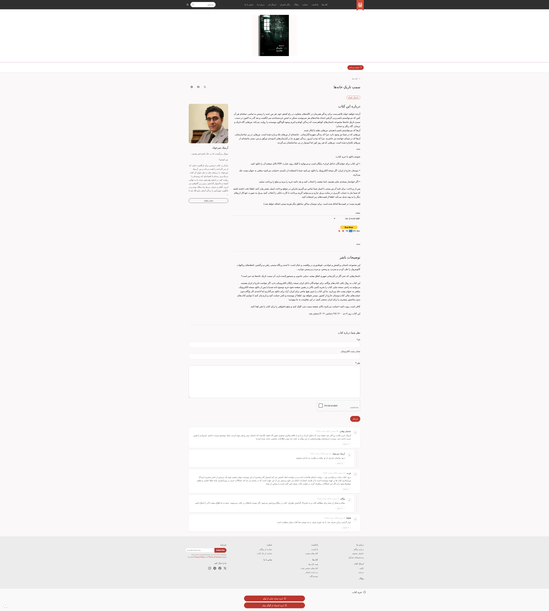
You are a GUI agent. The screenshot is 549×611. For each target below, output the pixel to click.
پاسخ (345, 444)
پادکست (315, 4)
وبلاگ (296, 4)
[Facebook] (219, 568)
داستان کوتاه (353, 97)
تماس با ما (249, 4)
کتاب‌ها (325, 4)
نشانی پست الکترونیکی (350, 351)
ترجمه (361, 572)
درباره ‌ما (260, 4)
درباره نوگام (359, 549)
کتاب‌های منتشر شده (309, 568)
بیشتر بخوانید (208, 200)
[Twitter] (225, 568)
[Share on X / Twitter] (205, 87)
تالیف (361, 568)
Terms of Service (215, 557)
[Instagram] (209, 568)
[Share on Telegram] (192, 87)
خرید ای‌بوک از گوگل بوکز (273, 605)
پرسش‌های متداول (356, 557)
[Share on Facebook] (198, 87)
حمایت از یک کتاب (264, 553)
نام (358, 339)
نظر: (357, 363)
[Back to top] (5, 605)
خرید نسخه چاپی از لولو (273, 598)
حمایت (305, 4)
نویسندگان (314, 576)
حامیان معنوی (358, 553)
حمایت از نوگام (265, 549)
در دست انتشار (311, 572)
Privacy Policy (199, 557)
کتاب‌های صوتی (311, 553)
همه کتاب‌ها (313, 564)
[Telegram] (214, 568)
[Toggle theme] (187, 4)
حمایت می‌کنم (354, 67)
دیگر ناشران (285, 4)
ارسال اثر (272, 4)
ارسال (355, 418)
